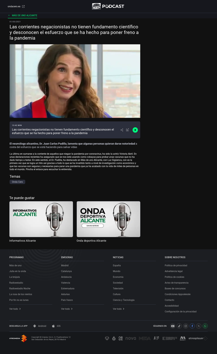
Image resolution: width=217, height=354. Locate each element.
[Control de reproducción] (135, 130)
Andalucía (66, 277)
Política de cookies (174, 277)
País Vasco (67, 300)
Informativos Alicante (22, 240)
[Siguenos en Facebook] (192, 325)
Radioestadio (16, 282)
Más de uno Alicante (24, 15)
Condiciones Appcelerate (177, 294)
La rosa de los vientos (20, 294)
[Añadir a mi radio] (127, 130)
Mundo (116, 271)
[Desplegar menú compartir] (122, 130)
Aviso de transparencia (177, 282)
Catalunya (66, 271)
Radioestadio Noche (19, 288)
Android (41, 326)
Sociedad (118, 282)
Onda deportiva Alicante (91, 240)
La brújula (14, 277)
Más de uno (15, 265)
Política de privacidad (176, 265)
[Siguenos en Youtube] (172, 325)
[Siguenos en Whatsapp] (205, 325)
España (117, 265)
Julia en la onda (17, 271)
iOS (58, 326)
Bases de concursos (175, 288)
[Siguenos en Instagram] (185, 325)
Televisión (118, 288)
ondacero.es (14, 6)
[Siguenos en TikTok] (179, 325)
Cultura (116, 294)
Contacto (169, 300)
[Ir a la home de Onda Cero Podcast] (108, 6)
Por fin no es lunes (18, 300)
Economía (118, 277)
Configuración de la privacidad (180, 311)
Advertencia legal (174, 271)
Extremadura (67, 288)
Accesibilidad (172, 305)
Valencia (65, 282)
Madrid (64, 265)
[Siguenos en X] (198, 325)
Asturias (65, 294)
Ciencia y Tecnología (123, 300)
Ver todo (13, 308)
